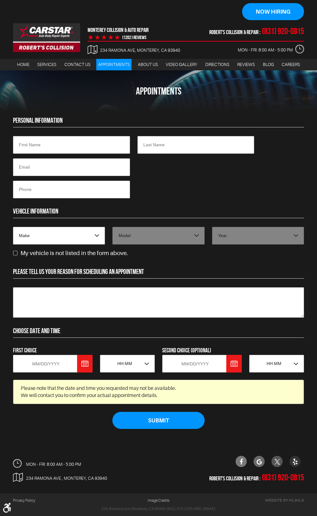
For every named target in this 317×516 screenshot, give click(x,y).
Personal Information (38, 120)
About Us (148, 64)
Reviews (246, 64)
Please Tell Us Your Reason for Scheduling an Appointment (78, 271)
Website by (284, 500)
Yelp (295, 461)
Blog (268, 64)
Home (23, 64)
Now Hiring (273, 12)
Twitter (277, 461)
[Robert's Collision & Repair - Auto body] (46, 37)
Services (46, 64)
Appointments (114, 64)
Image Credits (158, 500)
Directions (217, 64)
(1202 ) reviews (134, 37)
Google (259, 461)
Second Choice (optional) (186, 350)
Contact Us (77, 64)
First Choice (25, 350)
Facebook (241, 461)
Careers (291, 64)
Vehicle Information (35, 211)
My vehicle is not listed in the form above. (74, 253)
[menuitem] (23, 64)
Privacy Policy (24, 500)
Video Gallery (181, 64)
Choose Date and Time (36, 330)
